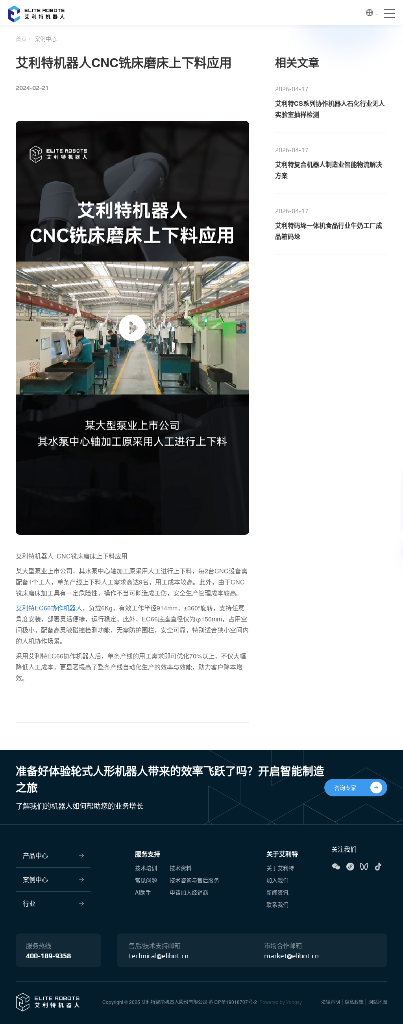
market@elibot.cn (291, 956)
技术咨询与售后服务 (194, 880)
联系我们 (277, 904)
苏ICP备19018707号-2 (233, 1001)
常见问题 (146, 880)
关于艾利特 (282, 854)
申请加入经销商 (189, 892)
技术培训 (146, 868)
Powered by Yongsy (280, 1001)
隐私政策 (354, 1001)
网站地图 (377, 1001)
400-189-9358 (48, 956)
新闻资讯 (277, 892)
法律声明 (330, 1001)
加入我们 (277, 880)
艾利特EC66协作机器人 (49, 607)
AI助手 (143, 892)
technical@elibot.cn (159, 956)
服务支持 (147, 854)
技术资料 (181, 868)
